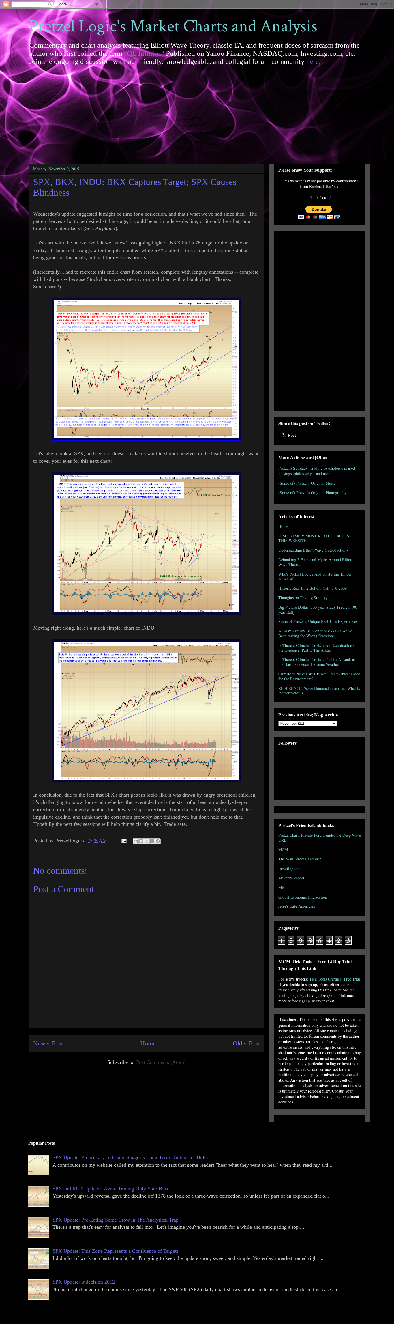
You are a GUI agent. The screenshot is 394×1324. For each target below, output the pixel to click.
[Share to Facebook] (152, 841)
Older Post (246, 1043)
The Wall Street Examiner (299, 859)
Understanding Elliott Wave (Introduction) (313, 550)
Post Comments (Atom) (161, 1062)
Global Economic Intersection (302, 897)
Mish (282, 887)
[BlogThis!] (141, 841)
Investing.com (289, 868)
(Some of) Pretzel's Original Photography (312, 492)
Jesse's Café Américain (296, 906)
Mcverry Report (291, 878)
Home (148, 1043)
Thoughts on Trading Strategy (302, 597)
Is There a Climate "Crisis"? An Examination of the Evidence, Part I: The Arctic (317, 648)
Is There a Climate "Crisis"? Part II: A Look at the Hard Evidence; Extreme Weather (316, 662)
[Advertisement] (197, 111)
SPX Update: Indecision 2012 (83, 1282)
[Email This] (136, 841)
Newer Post (48, 1043)
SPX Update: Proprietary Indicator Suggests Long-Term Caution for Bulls (130, 1157)
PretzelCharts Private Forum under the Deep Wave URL (319, 837)
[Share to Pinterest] (158, 841)
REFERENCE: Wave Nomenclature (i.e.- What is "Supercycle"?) (319, 691)
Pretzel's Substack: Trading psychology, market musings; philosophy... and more (316, 470)
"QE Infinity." (144, 53)
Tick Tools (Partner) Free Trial (334, 979)
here (312, 61)
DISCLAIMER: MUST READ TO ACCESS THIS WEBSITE (315, 538)
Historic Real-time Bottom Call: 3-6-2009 (312, 588)
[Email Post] (123, 840)
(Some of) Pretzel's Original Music (306, 483)
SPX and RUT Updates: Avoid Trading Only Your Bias (110, 1189)
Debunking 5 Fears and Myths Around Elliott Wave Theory (315, 562)
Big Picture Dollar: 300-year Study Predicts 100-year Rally (318, 609)
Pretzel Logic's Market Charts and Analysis (173, 26)
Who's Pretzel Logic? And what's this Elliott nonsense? (314, 576)
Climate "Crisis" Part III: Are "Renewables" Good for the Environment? (319, 676)
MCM (283, 849)
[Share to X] (147, 841)
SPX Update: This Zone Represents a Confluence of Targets (115, 1251)
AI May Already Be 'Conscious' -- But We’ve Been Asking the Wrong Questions (315, 633)
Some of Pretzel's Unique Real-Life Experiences (317, 621)
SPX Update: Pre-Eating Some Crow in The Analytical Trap (115, 1220)
